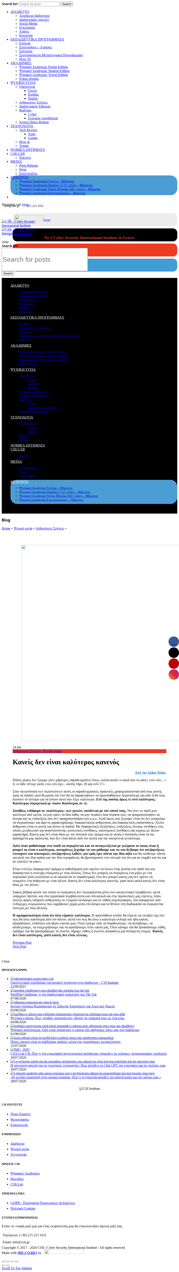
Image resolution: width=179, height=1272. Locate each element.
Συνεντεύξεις (28, 173)
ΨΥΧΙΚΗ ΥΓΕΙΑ (23, 83)
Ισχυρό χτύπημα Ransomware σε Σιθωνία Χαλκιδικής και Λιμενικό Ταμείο (62, 1006)
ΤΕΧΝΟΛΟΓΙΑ (21, 126)
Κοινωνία (26, 35)
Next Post (19, 946)
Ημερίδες (17, 1179)
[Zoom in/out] (16, 1261)
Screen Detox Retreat (34, 122)
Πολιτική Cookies (22, 1208)
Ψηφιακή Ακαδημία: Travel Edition (43, 75)
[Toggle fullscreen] (12, 1261)
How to (24, 142)
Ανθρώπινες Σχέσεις (33, 102)
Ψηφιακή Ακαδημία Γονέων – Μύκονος (46, 181)
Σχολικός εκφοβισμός (43, 118)
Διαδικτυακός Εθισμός (35, 106)
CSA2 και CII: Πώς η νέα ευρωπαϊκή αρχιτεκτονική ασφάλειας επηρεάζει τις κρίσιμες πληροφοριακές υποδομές (88, 1053)
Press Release (28, 165)
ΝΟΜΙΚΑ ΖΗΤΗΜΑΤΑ (27, 150)
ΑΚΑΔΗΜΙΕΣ (20, 63)
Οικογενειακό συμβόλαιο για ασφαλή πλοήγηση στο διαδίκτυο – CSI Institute (64, 982)
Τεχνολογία (18, 1154)
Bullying (25, 110)
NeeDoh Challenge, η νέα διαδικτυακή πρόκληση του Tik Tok (53, 994)
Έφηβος (33, 94)
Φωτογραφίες (19, 1119)
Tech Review (28, 130)
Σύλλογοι (25, 51)
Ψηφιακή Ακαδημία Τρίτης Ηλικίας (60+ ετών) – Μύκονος (60, 189)
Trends (24, 146)
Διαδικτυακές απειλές (34, 19)
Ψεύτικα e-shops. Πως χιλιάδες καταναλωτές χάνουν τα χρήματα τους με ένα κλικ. (67, 1018)
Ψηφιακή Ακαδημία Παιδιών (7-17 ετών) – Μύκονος (56, 185)
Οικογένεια (27, 86)
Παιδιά (33, 98)
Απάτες (24, 31)
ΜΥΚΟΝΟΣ (19, 177)
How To (25, 59)
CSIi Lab (16, 1184)
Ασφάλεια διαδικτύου (34, 16)
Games (33, 138)
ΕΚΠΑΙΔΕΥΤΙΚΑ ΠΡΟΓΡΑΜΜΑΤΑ (37, 39)
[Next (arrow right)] (8, 1265)
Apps (31, 134)
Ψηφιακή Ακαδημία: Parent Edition (43, 67)
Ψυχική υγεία (23, 528)
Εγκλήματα (27, 27)
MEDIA (16, 161)
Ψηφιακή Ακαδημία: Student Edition (44, 71)
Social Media (28, 23)
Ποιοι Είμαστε (20, 1114)
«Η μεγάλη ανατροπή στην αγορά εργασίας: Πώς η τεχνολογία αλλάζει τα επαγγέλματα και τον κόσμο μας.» (85, 1077)
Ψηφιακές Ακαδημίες (25, 1173)
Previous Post (22, 942)
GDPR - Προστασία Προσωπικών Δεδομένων (42, 1203)
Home (6, 528)
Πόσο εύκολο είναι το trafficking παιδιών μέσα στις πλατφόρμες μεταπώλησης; (65, 1042)
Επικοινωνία (19, 1125)
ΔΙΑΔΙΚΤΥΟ (19, 12)
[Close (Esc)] (3, 1261)
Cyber (32, 114)
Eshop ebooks (29, 79)
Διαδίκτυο (17, 1143)
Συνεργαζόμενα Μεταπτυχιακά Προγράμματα (51, 55)
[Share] (8, 1261)
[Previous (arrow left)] (3, 1265)
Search (66, 4)
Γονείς (32, 90)
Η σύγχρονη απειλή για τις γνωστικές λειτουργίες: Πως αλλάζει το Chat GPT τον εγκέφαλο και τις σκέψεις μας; (88, 1065)
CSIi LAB (17, 153)
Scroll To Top (11, 1268)
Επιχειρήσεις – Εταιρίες (35, 47)
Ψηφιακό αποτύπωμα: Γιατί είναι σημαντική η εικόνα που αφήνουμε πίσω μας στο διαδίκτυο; (75, 1030)
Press (22, 169)
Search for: (10, 4)
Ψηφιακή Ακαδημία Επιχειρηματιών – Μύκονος (52, 193)
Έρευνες (25, 157)
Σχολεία (24, 43)
